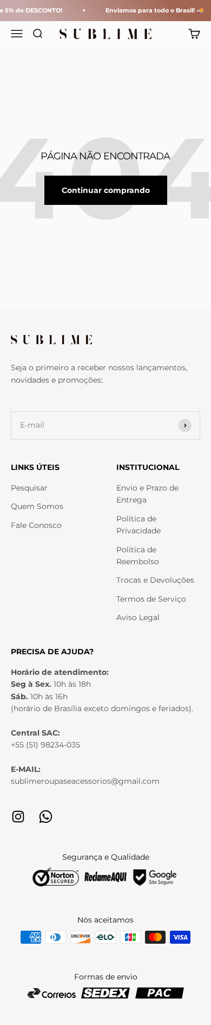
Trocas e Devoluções (155, 580)
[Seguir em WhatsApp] (45, 816)
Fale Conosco (36, 525)
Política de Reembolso (137, 555)
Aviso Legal (138, 617)
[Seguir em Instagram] (18, 816)
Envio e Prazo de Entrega (147, 494)
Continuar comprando (106, 190)
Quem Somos (37, 506)
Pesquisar (29, 488)
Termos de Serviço (151, 599)
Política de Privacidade (138, 525)
